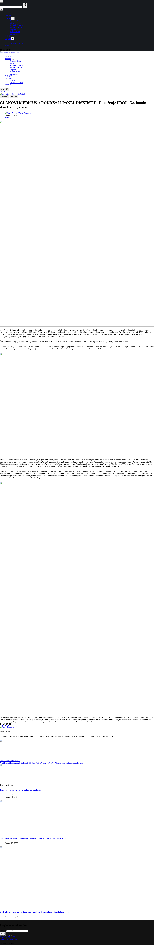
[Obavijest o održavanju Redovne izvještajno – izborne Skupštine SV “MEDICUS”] (46, 834)
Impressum (14, 74)
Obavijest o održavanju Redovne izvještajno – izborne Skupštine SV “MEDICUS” (33, 838)
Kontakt (8, 85)
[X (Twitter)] (4, 725)
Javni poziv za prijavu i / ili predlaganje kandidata (20, 790)
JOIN (3, 933)
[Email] (10, 725)
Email (3, 931)
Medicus (8, 117)
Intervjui (13, 63)
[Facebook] (1, 725)
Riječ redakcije (15, 61)
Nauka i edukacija (16, 65)
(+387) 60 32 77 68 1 (8, 937)
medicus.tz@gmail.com (9, 939)
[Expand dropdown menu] (13, 59)
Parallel (12, 80)
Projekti (8, 78)
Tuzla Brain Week (16, 83)
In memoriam (15, 72)
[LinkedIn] (7, 725)
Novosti (8, 59)
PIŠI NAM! (4, 92)
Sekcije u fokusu (16, 67)
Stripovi (13, 70)
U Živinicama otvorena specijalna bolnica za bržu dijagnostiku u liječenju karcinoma (34, 912)
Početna (8, 57)
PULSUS (8, 76)
